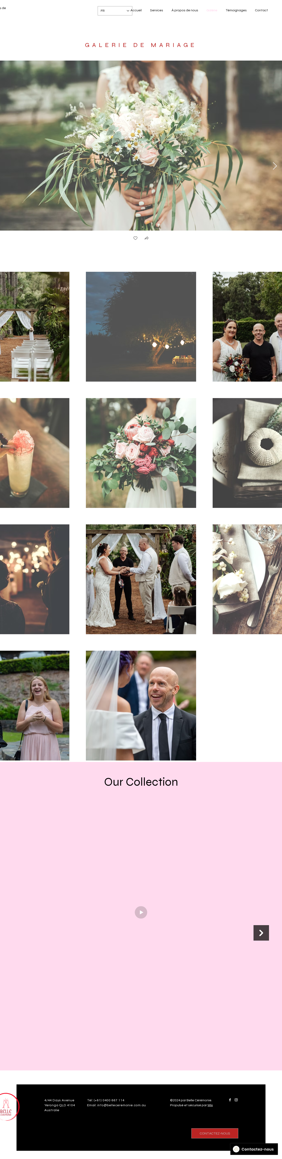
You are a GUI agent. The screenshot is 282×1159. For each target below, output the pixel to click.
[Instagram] (236, 1100)
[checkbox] (135, 238)
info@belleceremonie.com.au (121, 1105)
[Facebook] (230, 1100)
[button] (146, 238)
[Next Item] (275, 166)
